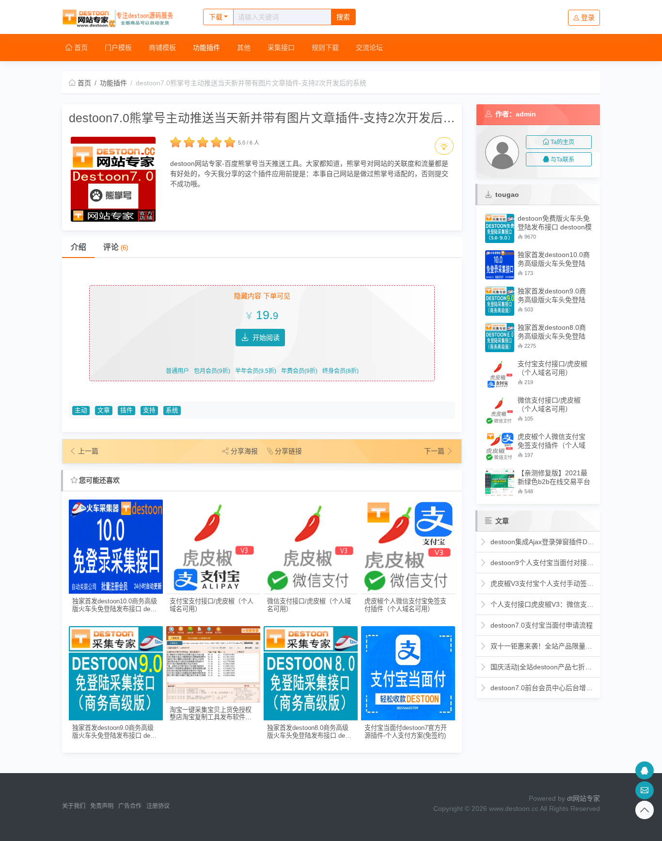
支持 (149, 410)
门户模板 (118, 47)
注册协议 (158, 806)
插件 (126, 410)
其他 (244, 47)
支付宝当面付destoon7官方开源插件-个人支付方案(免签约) (405, 731)
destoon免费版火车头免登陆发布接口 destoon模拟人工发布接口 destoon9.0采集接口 (555, 222)
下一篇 (435, 451)
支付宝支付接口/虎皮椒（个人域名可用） (211, 605)
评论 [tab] (115, 247)
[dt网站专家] (122, 17)
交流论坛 (369, 47)
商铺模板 (162, 47)
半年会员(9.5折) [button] (255, 371)
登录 (588, 17)
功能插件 (206, 47)
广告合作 (130, 806)
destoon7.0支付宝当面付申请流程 (541, 625)
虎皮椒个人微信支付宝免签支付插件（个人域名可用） (405, 605)
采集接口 (281, 47)
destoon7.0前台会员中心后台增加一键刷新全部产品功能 (543, 688)
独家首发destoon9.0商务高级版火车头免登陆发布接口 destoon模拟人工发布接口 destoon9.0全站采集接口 (115, 731)
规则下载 (325, 47)
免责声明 (101, 806)
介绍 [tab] (78, 247)
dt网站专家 (583, 798)
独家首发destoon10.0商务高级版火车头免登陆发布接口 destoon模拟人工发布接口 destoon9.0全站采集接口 (115, 605)
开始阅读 (266, 337)
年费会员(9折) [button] (299, 371)
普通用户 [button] (177, 371)
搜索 (343, 17)
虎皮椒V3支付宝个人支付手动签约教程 (543, 583)
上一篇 (88, 451)
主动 (81, 410)
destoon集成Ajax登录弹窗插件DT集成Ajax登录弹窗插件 (543, 542)
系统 (172, 410)
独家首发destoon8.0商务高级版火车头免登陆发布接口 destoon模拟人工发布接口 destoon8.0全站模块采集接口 (310, 731)
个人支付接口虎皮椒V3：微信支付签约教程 (543, 604)
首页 (80, 47)
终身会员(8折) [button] (340, 371)
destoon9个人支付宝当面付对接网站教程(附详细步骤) (543, 562)
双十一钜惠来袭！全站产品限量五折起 (543, 646)
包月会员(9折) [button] (212, 371)
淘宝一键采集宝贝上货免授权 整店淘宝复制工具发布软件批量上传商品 (211, 713)
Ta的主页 (562, 142)
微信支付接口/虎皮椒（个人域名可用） (309, 605)
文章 (103, 410)
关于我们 (73, 806)
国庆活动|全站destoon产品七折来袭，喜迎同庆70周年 (543, 667)
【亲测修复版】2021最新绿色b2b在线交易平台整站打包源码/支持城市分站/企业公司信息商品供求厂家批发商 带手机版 (554, 477)
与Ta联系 (562, 159)
